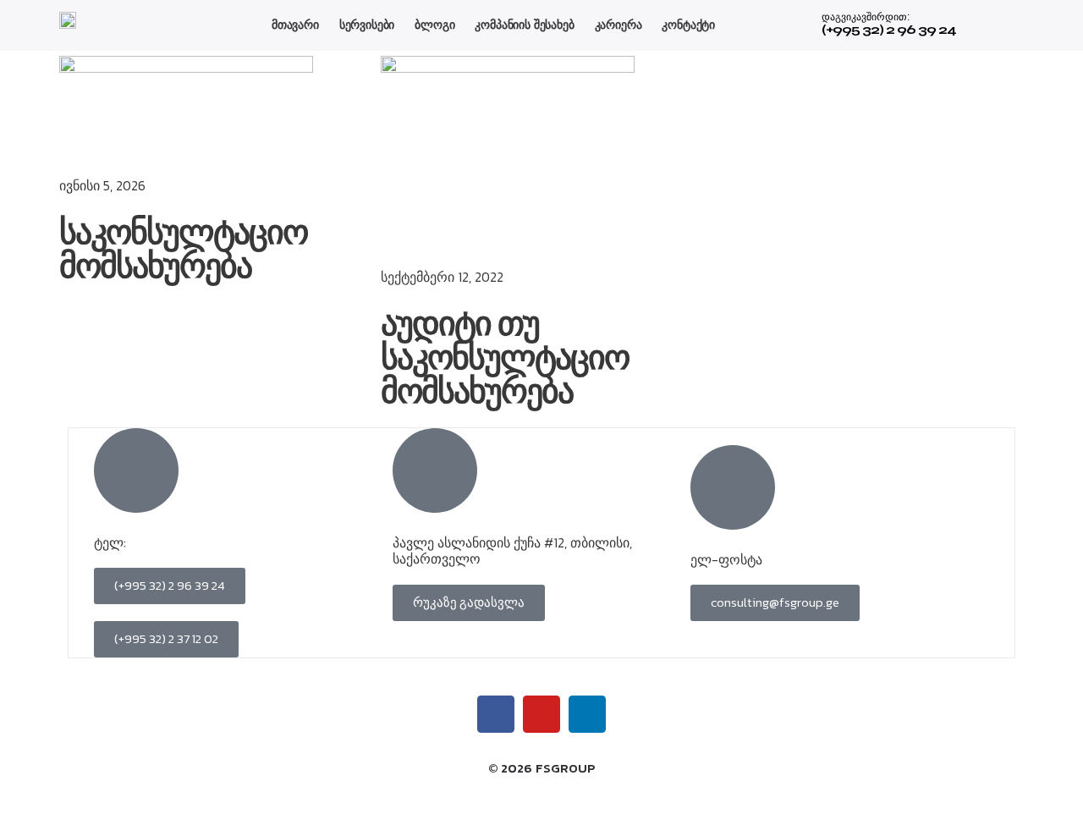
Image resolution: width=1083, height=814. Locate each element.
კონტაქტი (688, 24)
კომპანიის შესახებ (524, 24)
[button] (469, 603)
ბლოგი (434, 24)
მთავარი (295, 24)
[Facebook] (495, 714)
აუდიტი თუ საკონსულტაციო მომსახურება (505, 358)
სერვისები (366, 24)
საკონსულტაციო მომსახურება (183, 249)
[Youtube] (541, 714)
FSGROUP (566, 768)
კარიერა (618, 24)
